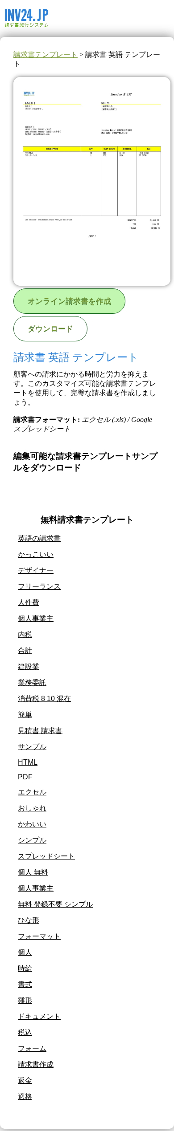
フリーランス (39, 586)
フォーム (32, 1048)
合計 (25, 650)
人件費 (28, 602)
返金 (25, 1080)
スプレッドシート (46, 856)
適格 (25, 1096)
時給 (25, 968)
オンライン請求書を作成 (69, 301)
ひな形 (28, 920)
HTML (27, 762)
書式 (25, 984)
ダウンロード (50, 328)
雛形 (25, 1000)
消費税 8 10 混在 (44, 698)
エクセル (32, 792)
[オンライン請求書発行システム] (46, 32)
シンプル (32, 840)
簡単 (25, 714)
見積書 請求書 (40, 730)
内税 (25, 634)
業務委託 (32, 682)
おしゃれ (32, 808)
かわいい (32, 824)
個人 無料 (33, 872)
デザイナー (36, 570)
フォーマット (39, 936)
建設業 (28, 666)
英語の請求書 (39, 538)
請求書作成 (36, 1064)
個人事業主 (36, 618)
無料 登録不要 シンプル (55, 904)
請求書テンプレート (45, 54)
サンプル (32, 746)
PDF (25, 777)
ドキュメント (39, 1016)
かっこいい (36, 554)
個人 (25, 952)
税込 (25, 1032)
